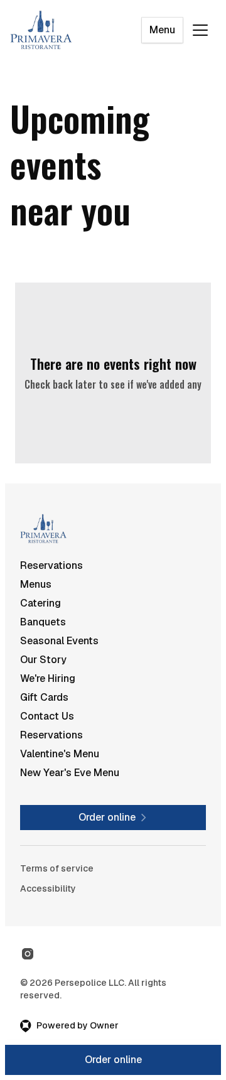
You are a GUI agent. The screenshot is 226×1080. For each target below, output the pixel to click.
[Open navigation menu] (200, 30)
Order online (113, 1059)
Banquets (43, 622)
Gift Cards (44, 697)
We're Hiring (47, 678)
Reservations (51, 565)
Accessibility (48, 888)
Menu (162, 29)
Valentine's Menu (59, 753)
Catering (40, 603)
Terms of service (57, 868)
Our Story (43, 659)
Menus (35, 584)
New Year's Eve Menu (69, 772)
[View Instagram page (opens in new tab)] (27, 953)
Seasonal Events (59, 640)
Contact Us (47, 716)
